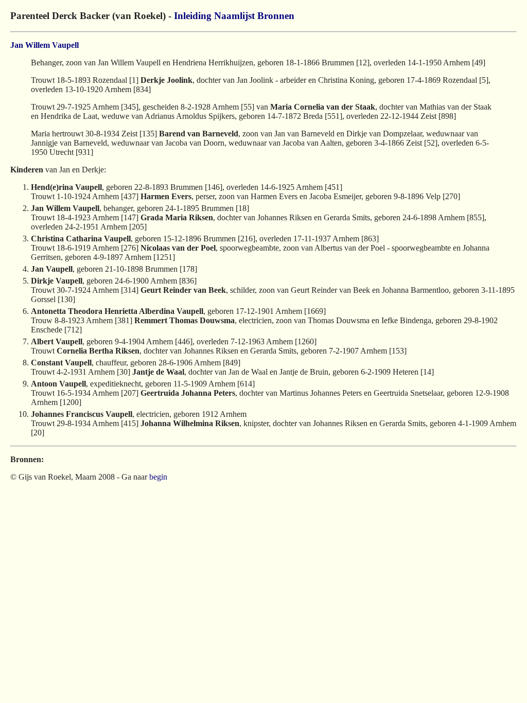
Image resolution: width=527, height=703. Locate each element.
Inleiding (193, 15)
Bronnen (275, 15)
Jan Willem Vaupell (44, 45)
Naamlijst (234, 15)
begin (158, 476)
